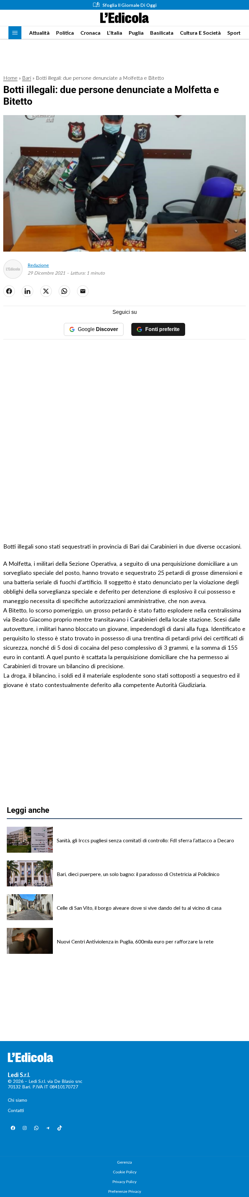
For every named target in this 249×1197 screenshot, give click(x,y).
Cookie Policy (124, 1171)
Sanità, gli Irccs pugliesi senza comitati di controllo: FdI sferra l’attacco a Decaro (145, 840)
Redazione (38, 265)
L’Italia (114, 33)
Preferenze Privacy (124, 1191)
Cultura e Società (200, 33)
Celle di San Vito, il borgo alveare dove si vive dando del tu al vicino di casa (139, 908)
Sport (234, 33)
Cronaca (90, 33)
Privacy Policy (124, 1181)
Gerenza (124, 1162)
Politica (65, 33)
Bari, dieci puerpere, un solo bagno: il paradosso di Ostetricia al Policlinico (138, 874)
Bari (26, 78)
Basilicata (161, 33)
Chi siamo (17, 1100)
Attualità (39, 33)
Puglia (136, 33)
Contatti (16, 1110)
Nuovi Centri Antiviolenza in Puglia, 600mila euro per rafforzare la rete (135, 941)
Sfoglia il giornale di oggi (129, 5)
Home (10, 78)
